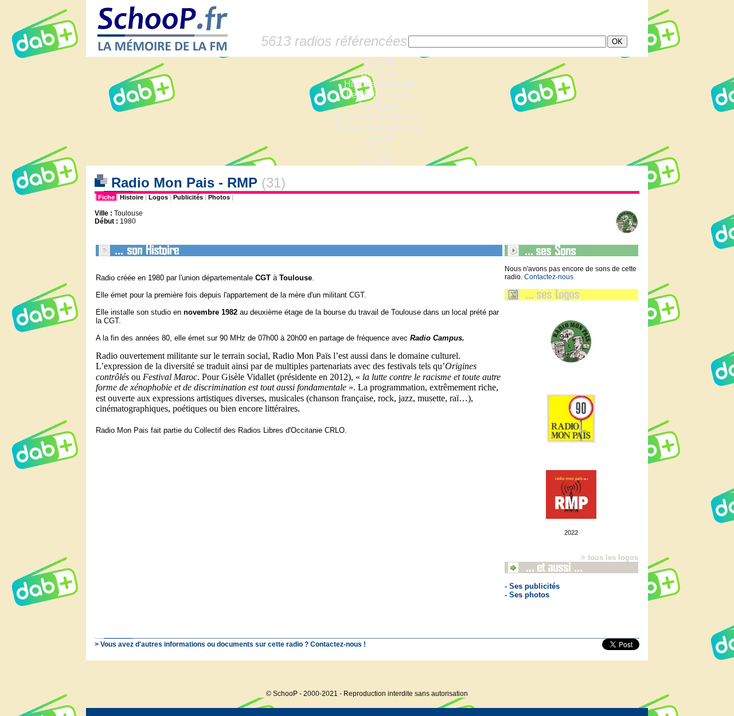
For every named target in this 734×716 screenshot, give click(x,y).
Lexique (378, 138)
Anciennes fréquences (378, 117)
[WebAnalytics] (625, 676)
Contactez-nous (548, 277)
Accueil (379, 62)
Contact (379, 160)
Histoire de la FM (378, 84)
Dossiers (379, 73)
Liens (379, 149)
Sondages (379, 106)
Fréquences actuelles (379, 127)
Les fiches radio (378, 95)
